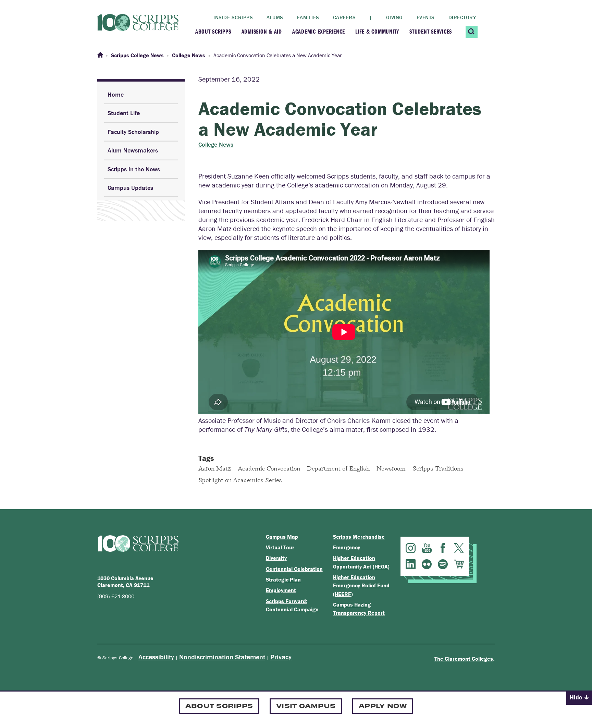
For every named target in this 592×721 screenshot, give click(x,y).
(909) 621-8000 (115, 596)
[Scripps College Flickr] (427, 564)
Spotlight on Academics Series (240, 480)
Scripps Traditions (438, 468)
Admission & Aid (262, 31)
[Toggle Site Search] (472, 32)
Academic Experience (318, 31)
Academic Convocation (269, 468)
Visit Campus (305, 705)
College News (215, 145)
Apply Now (383, 705)
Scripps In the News (134, 169)
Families (308, 17)
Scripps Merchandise (359, 536)
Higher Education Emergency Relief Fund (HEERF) (361, 585)
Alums (275, 17)
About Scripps (213, 31)
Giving (394, 17)
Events (426, 17)
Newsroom (391, 468)
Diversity (276, 557)
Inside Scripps (233, 17)
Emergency (346, 547)
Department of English (338, 468)
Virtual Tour (280, 547)
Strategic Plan (283, 579)
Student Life (124, 113)
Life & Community (377, 31)
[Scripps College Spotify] (443, 564)
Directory (462, 17)
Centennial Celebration (294, 568)
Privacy (281, 656)
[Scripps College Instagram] (411, 548)
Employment (281, 590)
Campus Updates (130, 188)
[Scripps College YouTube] (427, 548)
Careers (344, 17)
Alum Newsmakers (133, 150)
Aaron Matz (214, 468)
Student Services (430, 31)
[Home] (100, 55)
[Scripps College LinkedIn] (411, 564)
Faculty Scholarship (133, 132)
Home (116, 94)
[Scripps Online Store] (459, 564)
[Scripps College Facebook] (443, 548)
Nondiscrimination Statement (222, 656)
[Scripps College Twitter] (459, 548)
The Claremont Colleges (463, 658)
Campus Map (282, 536)
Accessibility (156, 656)
